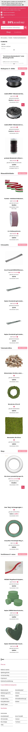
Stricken (17, 693)
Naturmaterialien (6, 348)
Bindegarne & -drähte (8, 69)
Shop (8, 32)
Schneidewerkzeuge (20, 698)
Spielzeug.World (5, 672)
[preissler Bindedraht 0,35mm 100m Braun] (17, 160)
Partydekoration (5, 701)
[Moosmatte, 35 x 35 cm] (14, 440)
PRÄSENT (14, 233)
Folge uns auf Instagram (9, 15)
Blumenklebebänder (7, 173)
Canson (17, 719)
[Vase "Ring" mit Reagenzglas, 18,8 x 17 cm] (14, 510)
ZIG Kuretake (4, 719)
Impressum (4, 678)
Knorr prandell (14, 479)
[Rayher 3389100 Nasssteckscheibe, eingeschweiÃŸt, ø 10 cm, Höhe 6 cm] (17, 613)
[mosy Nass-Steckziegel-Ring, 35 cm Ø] (17, 543)
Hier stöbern (22, 68)
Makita (14, 96)
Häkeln (17, 696)
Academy (18, 32)
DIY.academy (4, 38)
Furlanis (14, 201)
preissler (14, 160)
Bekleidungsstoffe (5, 693)
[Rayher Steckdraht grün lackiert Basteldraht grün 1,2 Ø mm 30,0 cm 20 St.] (17, 337)
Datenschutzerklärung (7, 681)
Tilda (2, 725)
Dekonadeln (5, 245)
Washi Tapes (4, 704)
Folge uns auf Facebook (8, 12)
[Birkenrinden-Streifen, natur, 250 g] (14, 375)
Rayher (14, 303)
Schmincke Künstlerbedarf (5, 715)
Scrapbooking (4, 698)
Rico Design (4, 722)
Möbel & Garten (5, 669)
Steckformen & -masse (8, 554)
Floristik (10, 38)
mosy (14, 543)
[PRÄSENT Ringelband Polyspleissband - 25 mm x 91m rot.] (17, 582)
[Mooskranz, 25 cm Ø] (14, 406)
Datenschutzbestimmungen (13, 5)
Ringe (3, 451)
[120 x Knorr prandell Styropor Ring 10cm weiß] (19, 479)
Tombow (17, 722)
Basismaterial (4, 690)
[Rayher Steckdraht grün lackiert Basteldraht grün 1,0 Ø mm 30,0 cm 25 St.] (17, 303)
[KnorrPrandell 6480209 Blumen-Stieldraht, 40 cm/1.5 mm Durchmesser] (19, 272)
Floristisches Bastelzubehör (19, 38)
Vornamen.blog (5, 675)
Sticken (17, 701)
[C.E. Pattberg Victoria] (17, 233)
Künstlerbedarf (19, 690)
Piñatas (3, 696)
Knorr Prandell (14, 272)
